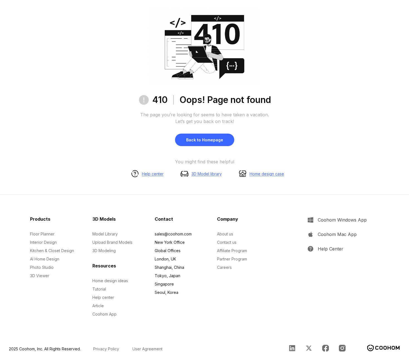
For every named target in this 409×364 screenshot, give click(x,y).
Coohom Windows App (342, 220)
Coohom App (104, 314)
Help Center (330, 249)
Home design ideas (110, 280)
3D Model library (206, 173)
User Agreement (147, 348)
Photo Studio (42, 267)
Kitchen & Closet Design (52, 250)
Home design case (267, 173)
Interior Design (43, 242)
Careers (224, 267)
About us (225, 234)
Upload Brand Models (112, 242)
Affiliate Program (232, 250)
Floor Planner (42, 234)
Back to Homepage (204, 139)
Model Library (105, 234)
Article (98, 305)
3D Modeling (104, 250)
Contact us (226, 242)
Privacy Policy (106, 348)
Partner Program (232, 259)
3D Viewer (39, 275)
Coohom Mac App (337, 234)
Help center (153, 173)
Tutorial (99, 289)
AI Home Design (44, 259)
